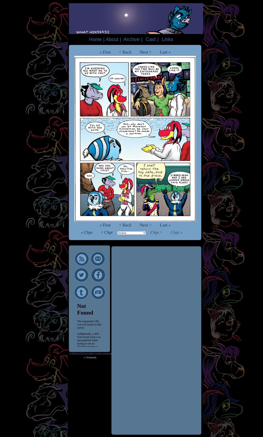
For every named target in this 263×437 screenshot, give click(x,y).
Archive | (132, 39)
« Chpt (87, 232)
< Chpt (107, 232)
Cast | (152, 39)
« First (105, 52)
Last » (165, 52)
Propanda (91, 357)
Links (167, 39)
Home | (96, 39)
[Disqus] (156, 294)
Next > (146, 52)
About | (113, 39)
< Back (125, 52)
